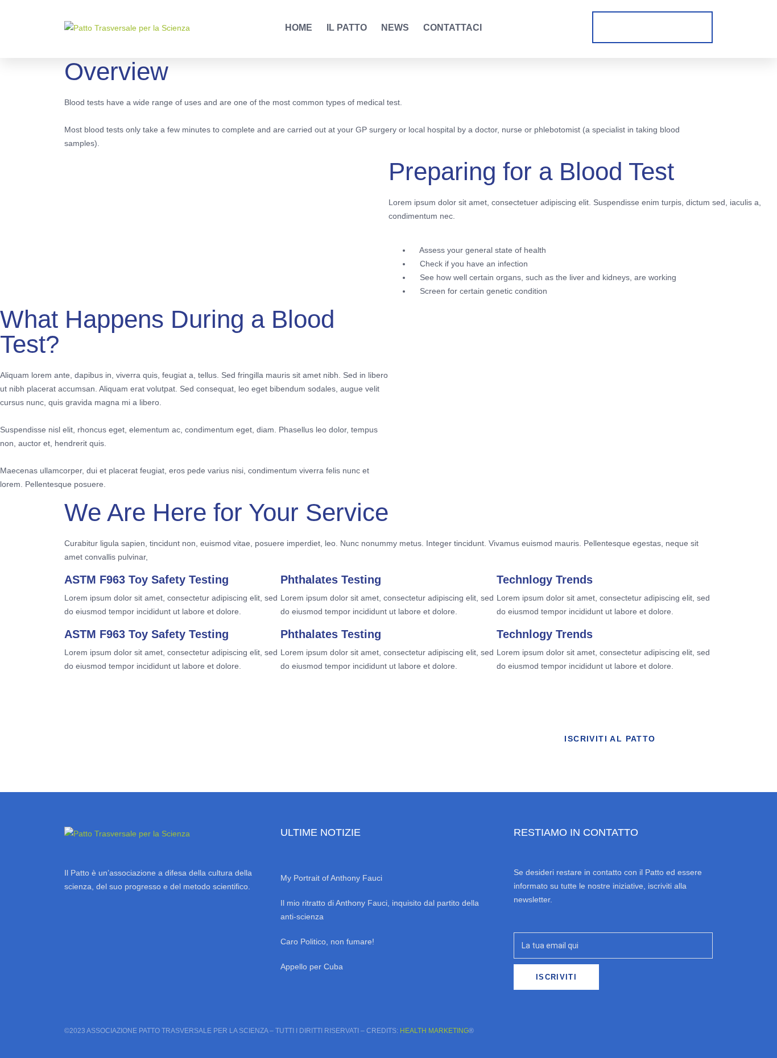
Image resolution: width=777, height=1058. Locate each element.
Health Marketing (434, 1031)
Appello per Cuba (311, 966)
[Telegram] (193, 934)
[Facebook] (70, 934)
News (395, 27)
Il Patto (346, 27)
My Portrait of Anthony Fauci (331, 877)
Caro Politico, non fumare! (327, 941)
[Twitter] (132, 934)
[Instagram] (101, 934)
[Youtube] (162, 934)
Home (298, 27)
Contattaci (452, 27)
